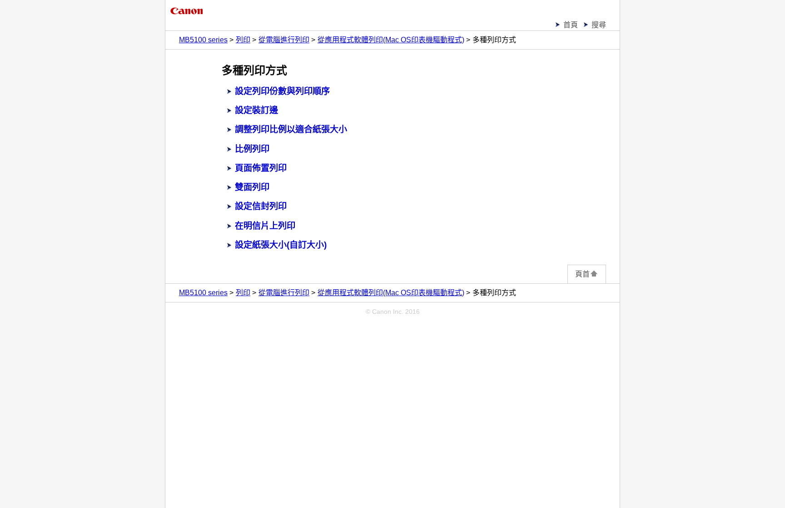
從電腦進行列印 (283, 40)
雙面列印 (252, 187)
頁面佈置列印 (261, 168)
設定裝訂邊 (256, 110)
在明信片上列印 (265, 226)
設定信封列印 (261, 206)
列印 (243, 40)
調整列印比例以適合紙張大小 (291, 129)
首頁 (570, 25)
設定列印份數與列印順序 (282, 91)
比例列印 (252, 149)
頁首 (582, 274)
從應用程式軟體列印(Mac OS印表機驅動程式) (391, 40)
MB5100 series (203, 40)
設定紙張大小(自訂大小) (281, 245)
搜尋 (598, 25)
